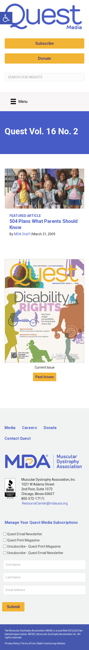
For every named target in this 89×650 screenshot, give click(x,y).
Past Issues (44, 377)
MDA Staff (22, 234)
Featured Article (25, 216)
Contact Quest (18, 438)
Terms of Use (28, 643)
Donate (50, 427)
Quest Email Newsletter (24, 534)
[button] (6, 18)
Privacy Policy (12, 643)
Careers (29, 427)
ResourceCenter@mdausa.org (45, 503)
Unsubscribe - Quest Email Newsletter (35, 553)
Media (10, 427)
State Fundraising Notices (51, 643)
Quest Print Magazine (23, 540)
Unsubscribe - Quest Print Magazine (34, 546)
